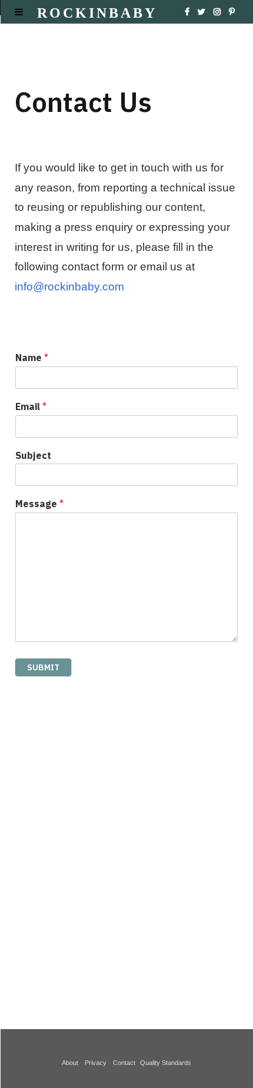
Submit (43, 667)
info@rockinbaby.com (69, 286)
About (72, 1062)
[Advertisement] (126, 843)
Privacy (97, 1062)
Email (30, 406)
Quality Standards (165, 1062)
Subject (33, 455)
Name (31, 357)
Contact (125, 1062)
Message (39, 504)
